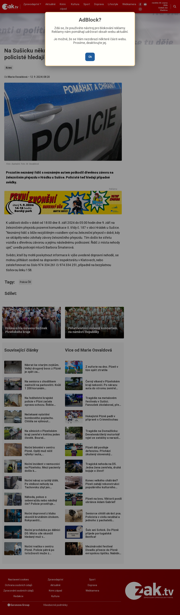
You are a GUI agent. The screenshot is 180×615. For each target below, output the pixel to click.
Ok (90, 56)
